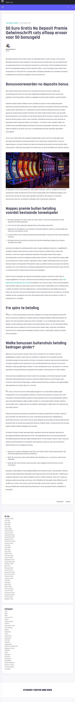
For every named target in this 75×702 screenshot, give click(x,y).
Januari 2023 (9, 591)
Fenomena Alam (10, 626)
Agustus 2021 (9, 597)
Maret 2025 (8, 554)
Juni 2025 (8, 547)
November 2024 (10, 562)
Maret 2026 (8, 529)
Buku (6, 613)
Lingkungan (8, 644)
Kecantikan (8, 636)
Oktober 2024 (9, 564)
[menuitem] (2, 2)
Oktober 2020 (9, 599)
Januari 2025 (9, 558)
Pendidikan (8, 661)
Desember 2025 (10, 535)
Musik (6, 652)
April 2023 (8, 584)
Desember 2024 (10, 560)
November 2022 (10, 595)
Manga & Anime (9, 648)
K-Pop (6, 634)
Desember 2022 (10, 593)
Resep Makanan (9, 663)
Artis (6, 611)
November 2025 (10, 537)
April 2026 (8, 527)
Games (7, 630)
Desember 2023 (10, 572)
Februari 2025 (9, 556)
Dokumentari (9, 617)
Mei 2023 (7, 582)
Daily (6, 615)
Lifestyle (7, 642)
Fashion (7, 624)
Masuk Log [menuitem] (9, 2)
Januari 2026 (9, 533)
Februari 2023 (9, 589)
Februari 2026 (9, 531)
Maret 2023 (8, 587)
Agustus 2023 (9, 578)
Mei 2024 (7, 566)
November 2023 (10, 574)
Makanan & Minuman (11, 646)
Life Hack (7, 640)
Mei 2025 (7, 549)
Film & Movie (8, 628)
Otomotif (7, 656)
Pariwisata (8, 659)
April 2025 (8, 551)
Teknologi (7, 669)
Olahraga (7, 654)
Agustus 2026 (9, 519)
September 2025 (10, 541)
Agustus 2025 (9, 543)
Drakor (7, 619)
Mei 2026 (7, 525)
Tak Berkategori (12, 23)
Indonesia (8, 632)
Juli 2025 (7, 545)
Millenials (7, 650)
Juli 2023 (7, 580)
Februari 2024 (9, 568)
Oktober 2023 (9, 576)
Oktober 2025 (9, 539)
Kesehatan (8, 638)
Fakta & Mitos (9, 621)
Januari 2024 (9, 570)
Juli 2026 (7, 521)
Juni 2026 (8, 523)
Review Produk (9, 665)
